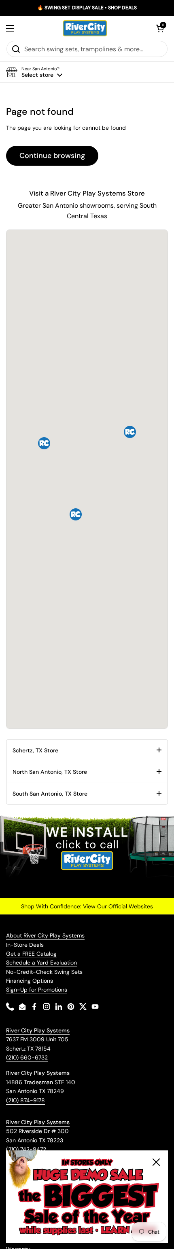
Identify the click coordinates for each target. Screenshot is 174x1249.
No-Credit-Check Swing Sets (44, 971)
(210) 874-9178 (25, 1100)
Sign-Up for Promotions (36, 989)
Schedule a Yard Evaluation (41, 962)
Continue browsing (52, 155)
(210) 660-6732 (27, 1057)
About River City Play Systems (45, 935)
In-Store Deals (25, 944)
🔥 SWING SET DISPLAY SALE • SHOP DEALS (87, 8)
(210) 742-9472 (26, 1149)
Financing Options (29, 980)
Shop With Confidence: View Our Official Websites (87, 906)
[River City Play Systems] (85, 28)
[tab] (87, 750)
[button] (160, 28)
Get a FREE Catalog (31, 953)
